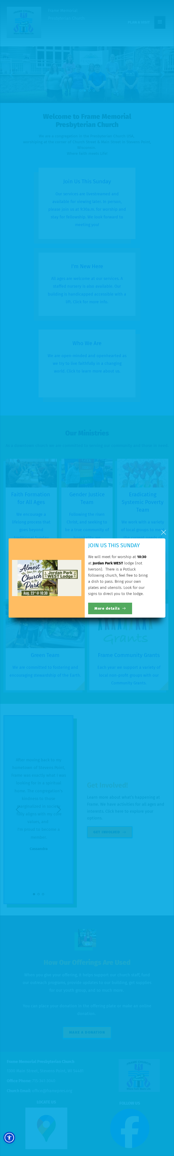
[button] (163, 532)
